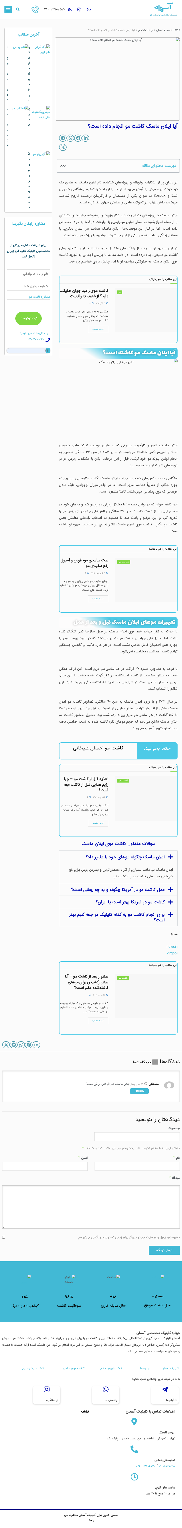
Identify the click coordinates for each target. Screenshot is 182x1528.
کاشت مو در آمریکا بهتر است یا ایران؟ (130, 902)
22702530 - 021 (54, 9)
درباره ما (145, 1368)
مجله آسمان (163, 30)
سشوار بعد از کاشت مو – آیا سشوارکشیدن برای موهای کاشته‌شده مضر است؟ (86, 982)
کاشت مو (143, 30)
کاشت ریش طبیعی (32, 1368)
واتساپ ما (111, 1400)
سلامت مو (124, 562)
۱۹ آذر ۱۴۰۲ (101, 303)
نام (176, 1157)
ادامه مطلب (98, 329)
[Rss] (69, 9)
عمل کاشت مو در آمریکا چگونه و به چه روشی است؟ (118, 889)
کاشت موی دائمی (74, 1368)
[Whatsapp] (89, 9)
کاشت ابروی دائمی (110, 1368)
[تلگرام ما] (165, 1389)
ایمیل (83, 1157)
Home (176, 30)
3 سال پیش (136, 1084)
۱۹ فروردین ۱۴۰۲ (98, 573)
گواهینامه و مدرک (24, 1306)
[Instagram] (79, 9)
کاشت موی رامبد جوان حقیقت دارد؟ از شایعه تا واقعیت (83, 293)
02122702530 (36, 339)
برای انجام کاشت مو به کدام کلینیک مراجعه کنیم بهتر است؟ (117, 917)
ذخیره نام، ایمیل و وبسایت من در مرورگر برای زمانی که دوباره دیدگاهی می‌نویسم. (128, 1237)
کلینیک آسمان (170, 1368)
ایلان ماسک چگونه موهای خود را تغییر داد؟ (125, 857)
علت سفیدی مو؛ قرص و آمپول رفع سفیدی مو (84, 563)
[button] (17, 9)
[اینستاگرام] (46, 1389)
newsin (172, 947)
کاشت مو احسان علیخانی (98, 748)
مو (152, 30)
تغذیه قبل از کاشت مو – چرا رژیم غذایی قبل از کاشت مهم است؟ (86, 784)
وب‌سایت (174, 1128)
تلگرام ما (171, 1400)
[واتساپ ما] (105, 1389)
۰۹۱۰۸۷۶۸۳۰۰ (167, 1466)
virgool (172, 953)
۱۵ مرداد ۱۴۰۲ (99, 797)
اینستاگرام (52, 1400)
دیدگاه (174, 1177)
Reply (141, 1091)
